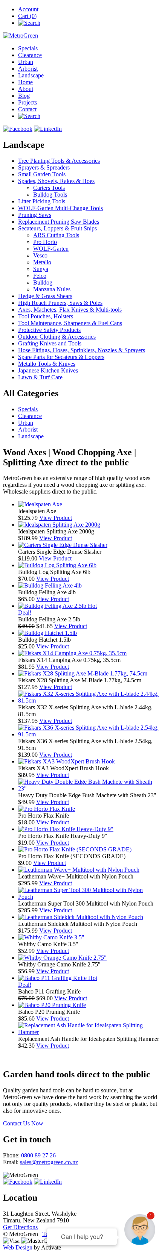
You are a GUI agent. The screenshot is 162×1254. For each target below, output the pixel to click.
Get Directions (20, 1227)
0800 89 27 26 (38, 1155)
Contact (27, 109)
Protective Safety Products (49, 330)
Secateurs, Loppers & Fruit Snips (57, 228)
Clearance (30, 55)
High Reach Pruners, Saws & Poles (60, 303)
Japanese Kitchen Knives (48, 370)
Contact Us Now (23, 1123)
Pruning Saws (34, 215)
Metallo (42, 262)
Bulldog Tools (50, 194)
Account (28, 9)
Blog (24, 95)
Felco (39, 276)
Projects (27, 102)
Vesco (40, 255)
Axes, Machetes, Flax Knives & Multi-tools (70, 309)
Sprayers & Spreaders (44, 167)
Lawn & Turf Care (40, 377)
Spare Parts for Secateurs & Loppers (61, 357)
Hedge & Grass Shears (45, 296)
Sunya (40, 269)
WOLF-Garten (51, 248)
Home (25, 82)
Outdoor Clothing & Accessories (57, 336)
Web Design (17, 1247)
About (25, 89)
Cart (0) (27, 16)
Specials (28, 48)
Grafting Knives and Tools (49, 343)
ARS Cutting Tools (56, 235)
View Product (55, 518)
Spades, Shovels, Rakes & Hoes (56, 181)
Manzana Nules (51, 289)
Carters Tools (49, 188)
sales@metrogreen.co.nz (49, 1162)
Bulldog (42, 282)
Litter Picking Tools (41, 201)
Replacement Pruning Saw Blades (58, 221)
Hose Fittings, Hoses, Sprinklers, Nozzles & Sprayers (81, 350)
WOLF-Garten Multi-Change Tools (60, 208)
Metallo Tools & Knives (46, 363)
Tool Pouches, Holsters (45, 316)
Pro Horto (45, 242)
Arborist (28, 68)
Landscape (31, 75)
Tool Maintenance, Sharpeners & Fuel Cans (70, 323)
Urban (25, 62)
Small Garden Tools (42, 174)
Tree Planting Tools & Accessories (59, 161)
